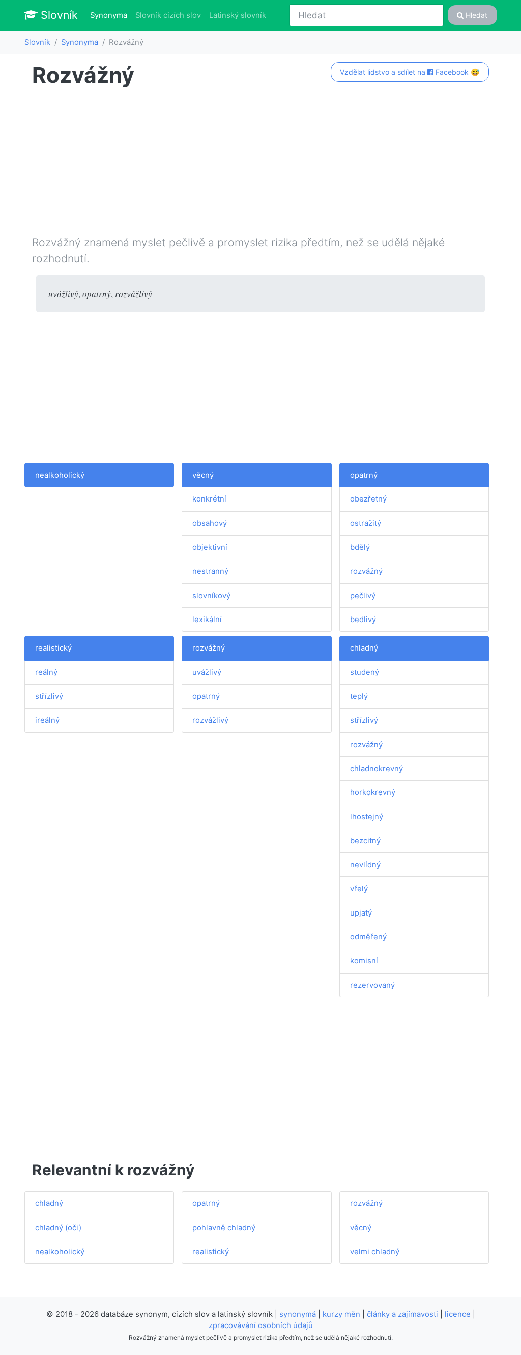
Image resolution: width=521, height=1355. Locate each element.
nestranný (210, 571)
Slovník (58, 14)
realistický (53, 648)
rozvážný (366, 571)
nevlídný (365, 864)
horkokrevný (372, 792)
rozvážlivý (210, 720)
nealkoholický (59, 475)
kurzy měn (341, 1314)
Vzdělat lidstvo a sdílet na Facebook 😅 (409, 72)
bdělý (360, 547)
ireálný (47, 720)
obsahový (209, 523)
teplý (359, 696)
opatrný (364, 475)
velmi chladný (374, 1251)
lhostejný (366, 816)
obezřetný (368, 499)
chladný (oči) (58, 1227)
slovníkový (211, 595)
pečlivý (362, 595)
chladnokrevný (376, 768)
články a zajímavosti (402, 1314)
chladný (364, 648)
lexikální (207, 619)
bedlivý (363, 619)
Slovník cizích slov (168, 15)
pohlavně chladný (223, 1227)
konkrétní (209, 499)
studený (364, 672)
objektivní (209, 547)
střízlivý (49, 696)
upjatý (361, 913)
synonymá (297, 1314)
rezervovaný (372, 985)
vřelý (359, 888)
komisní (364, 960)
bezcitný (365, 840)
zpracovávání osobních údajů (261, 1325)
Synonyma (110, 15)
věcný (203, 475)
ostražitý (365, 523)
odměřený (368, 936)
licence (458, 1314)
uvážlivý (206, 672)
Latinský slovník (237, 15)
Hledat (475, 15)
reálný (46, 672)
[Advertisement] (260, 163)
